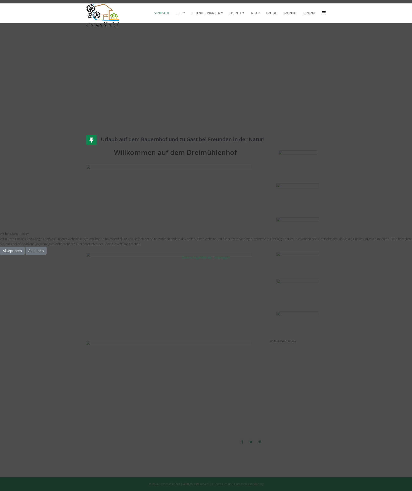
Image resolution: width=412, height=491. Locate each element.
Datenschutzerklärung (196, 257)
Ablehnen (36, 250)
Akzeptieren (12, 250)
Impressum (222, 257)
